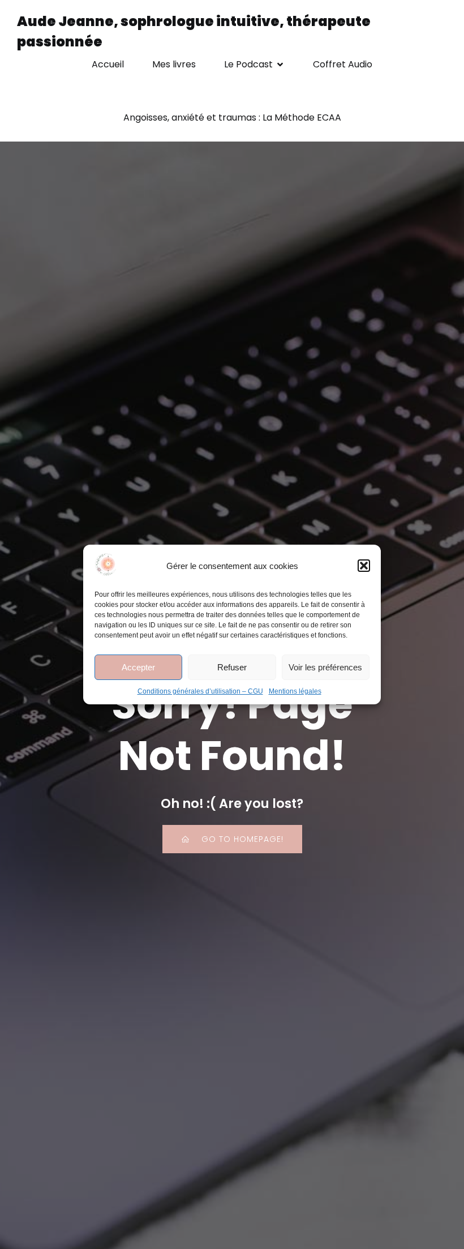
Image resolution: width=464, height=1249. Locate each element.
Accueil (108, 64)
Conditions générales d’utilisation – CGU (200, 691)
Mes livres (174, 64)
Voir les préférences (325, 667)
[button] (364, 565)
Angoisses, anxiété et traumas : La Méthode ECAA (232, 117)
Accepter (138, 667)
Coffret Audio (342, 64)
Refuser (232, 667)
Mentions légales (295, 691)
